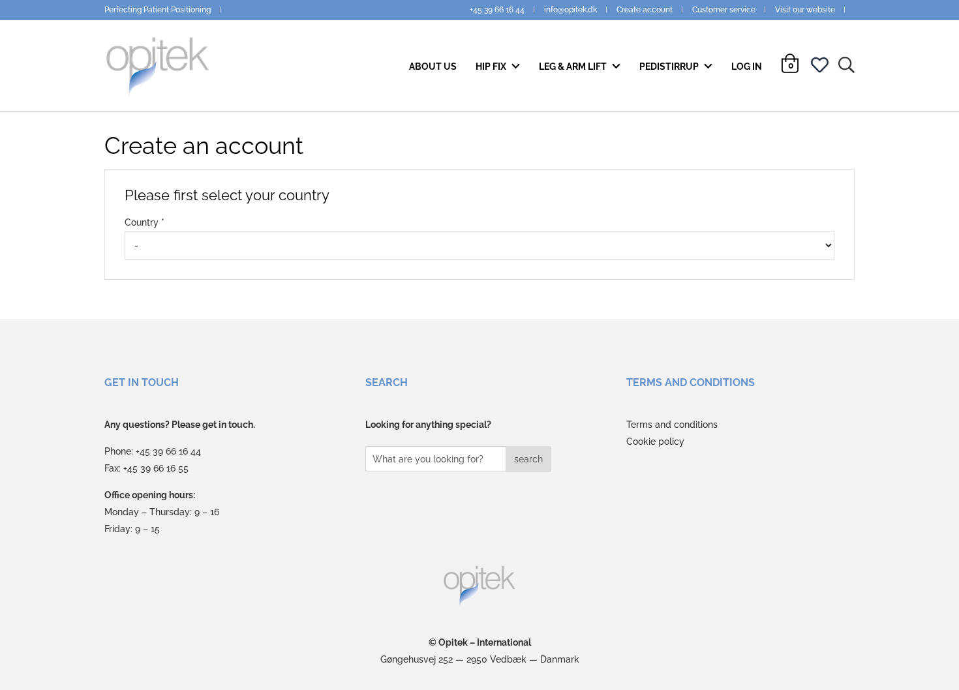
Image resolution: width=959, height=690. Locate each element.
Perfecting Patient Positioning (157, 9)
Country (142, 222)
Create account (644, 9)
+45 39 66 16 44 (497, 9)
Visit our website (805, 9)
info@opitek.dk (570, 9)
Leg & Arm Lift (574, 66)
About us (433, 66)
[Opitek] (479, 587)
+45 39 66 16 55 (156, 468)
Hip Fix (492, 66)
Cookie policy (655, 441)
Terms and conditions (672, 424)
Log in (746, 66)
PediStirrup (670, 66)
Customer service (723, 9)
